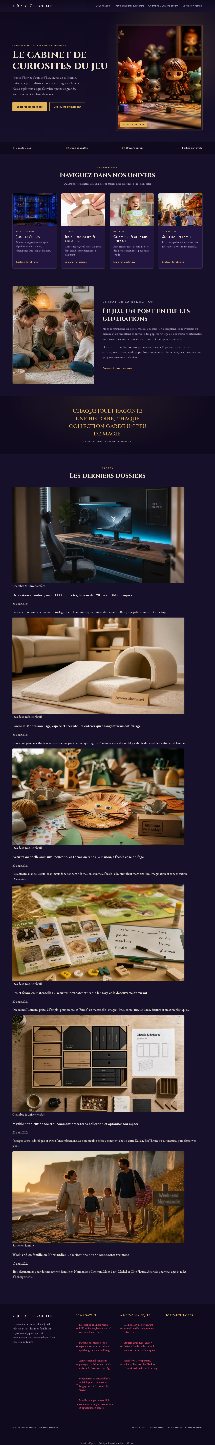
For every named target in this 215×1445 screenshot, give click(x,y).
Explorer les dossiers (29, 106)
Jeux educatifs (77, 148)
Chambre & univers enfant (163, 5)
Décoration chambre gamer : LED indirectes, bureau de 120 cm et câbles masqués (95, 1328)
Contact (131, 1442)
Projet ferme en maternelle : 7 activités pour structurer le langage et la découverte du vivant (94, 1384)
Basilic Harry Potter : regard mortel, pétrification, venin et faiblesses (139, 1328)
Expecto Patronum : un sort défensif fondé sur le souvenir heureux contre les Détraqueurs (140, 1346)
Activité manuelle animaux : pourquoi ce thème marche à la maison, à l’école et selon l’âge (95, 1364)
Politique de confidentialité (111, 1442)
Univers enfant (133, 148)
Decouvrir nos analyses (118, 368)
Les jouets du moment (67, 106)
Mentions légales (87, 1442)
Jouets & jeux (103, 5)
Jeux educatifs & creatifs (130, 5)
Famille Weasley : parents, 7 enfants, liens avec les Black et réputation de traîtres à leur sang (141, 1364)
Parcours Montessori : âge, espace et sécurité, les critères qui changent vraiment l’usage (95, 1346)
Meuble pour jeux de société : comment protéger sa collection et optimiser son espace (96, 1404)
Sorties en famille (193, 5)
